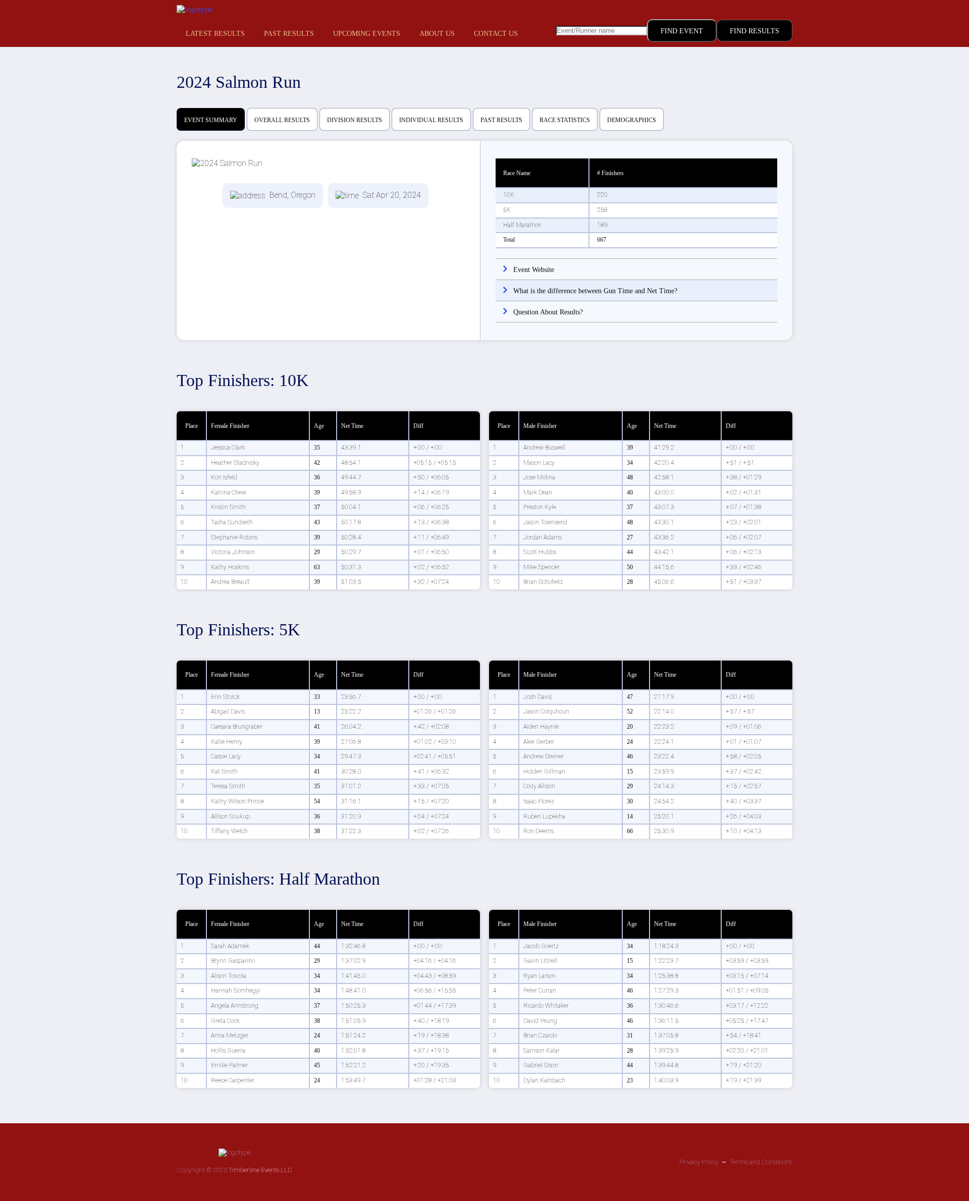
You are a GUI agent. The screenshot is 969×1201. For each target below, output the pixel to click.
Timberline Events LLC (260, 1170)
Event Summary (210, 120)
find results (754, 31)
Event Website (533, 270)
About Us (437, 33)
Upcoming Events (366, 33)
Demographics (631, 120)
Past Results (289, 33)
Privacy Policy (698, 1162)
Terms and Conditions (761, 1162)
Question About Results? (548, 312)
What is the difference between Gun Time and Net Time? (595, 291)
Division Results (354, 120)
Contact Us (496, 33)
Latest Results (215, 33)
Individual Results (431, 120)
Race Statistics (565, 120)
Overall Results (282, 120)
